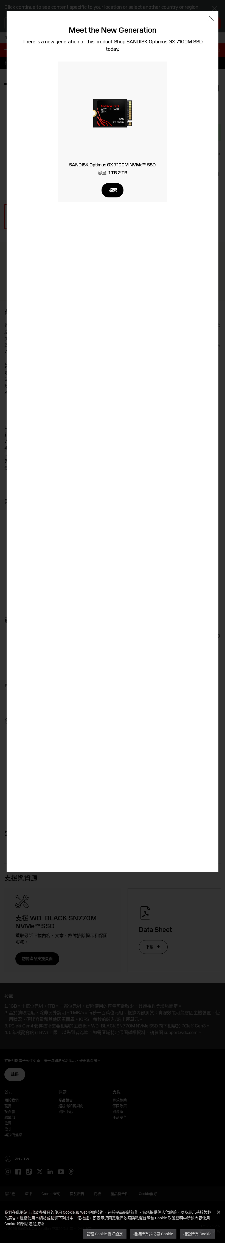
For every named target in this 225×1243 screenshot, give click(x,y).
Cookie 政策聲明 (169, 1217)
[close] (211, 19)
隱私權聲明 (140, 1217)
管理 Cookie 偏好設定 (104, 1233)
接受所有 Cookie (197, 1233)
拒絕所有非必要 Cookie (153, 1233)
